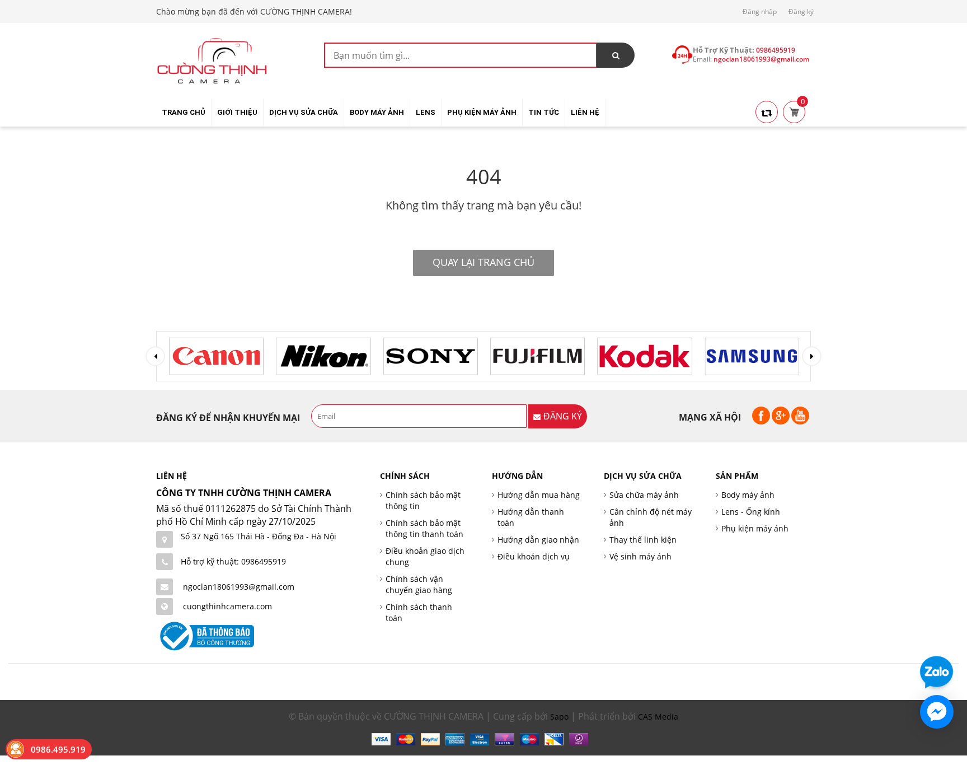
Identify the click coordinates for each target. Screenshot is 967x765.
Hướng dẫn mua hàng (538, 494)
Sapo (559, 716)
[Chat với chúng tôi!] (937, 712)
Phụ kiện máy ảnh (754, 528)
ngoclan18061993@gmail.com (238, 586)
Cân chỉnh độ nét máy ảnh (650, 517)
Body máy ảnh (747, 494)
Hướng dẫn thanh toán (530, 517)
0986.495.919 (58, 749)
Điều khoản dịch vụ (533, 556)
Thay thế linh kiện (643, 539)
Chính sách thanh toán (419, 612)
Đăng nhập (760, 11)
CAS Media (658, 716)
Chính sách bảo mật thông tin (423, 500)
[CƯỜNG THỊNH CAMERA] (212, 60)
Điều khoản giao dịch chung (425, 556)
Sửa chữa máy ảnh (644, 494)
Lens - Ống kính (750, 511)
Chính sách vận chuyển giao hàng (419, 584)
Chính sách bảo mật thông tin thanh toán (424, 528)
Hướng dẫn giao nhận (538, 539)
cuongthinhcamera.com (227, 606)
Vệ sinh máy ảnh (640, 556)
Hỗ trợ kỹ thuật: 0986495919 (233, 561)
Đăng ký (801, 11)
